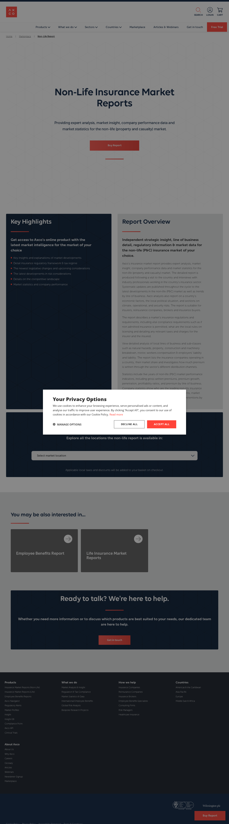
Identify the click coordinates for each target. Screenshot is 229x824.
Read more (116, 414)
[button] (67, 424)
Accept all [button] (161, 424)
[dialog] (114, 412)
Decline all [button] (129, 424)
